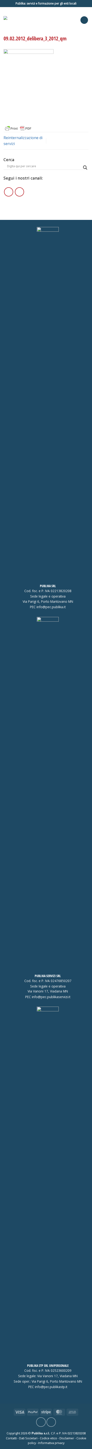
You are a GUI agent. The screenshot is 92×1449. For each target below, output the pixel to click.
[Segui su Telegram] (19, 192)
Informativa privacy (51, 1443)
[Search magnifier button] (85, 167)
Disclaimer (66, 1438)
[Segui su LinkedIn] (8, 192)
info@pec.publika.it (51, 607)
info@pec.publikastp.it (51, 1387)
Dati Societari (28, 1438)
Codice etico (48, 1438)
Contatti (11, 1438)
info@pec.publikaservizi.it (51, 997)
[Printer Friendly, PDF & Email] (18, 128)
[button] (84, 20)
